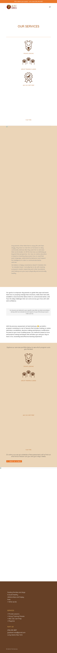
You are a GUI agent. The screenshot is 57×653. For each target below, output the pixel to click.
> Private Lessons (13, 614)
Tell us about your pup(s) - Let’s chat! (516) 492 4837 (28, 1)
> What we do (12, 602)
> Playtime (11, 621)
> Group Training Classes (15, 616)
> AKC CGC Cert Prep (14, 619)
